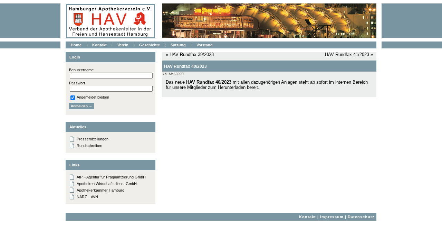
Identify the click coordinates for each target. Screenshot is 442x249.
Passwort (77, 83)
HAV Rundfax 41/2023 (347, 54)
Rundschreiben (89, 146)
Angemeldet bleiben (92, 97)
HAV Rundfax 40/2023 (185, 66)
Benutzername (81, 70)
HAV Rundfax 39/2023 (192, 54)
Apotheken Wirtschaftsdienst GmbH (107, 184)
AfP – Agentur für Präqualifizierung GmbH (111, 177)
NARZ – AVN (87, 197)
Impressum (332, 217)
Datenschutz (361, 217)
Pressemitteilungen (92, 139)
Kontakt (307, 217)
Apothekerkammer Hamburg (100, 190)
